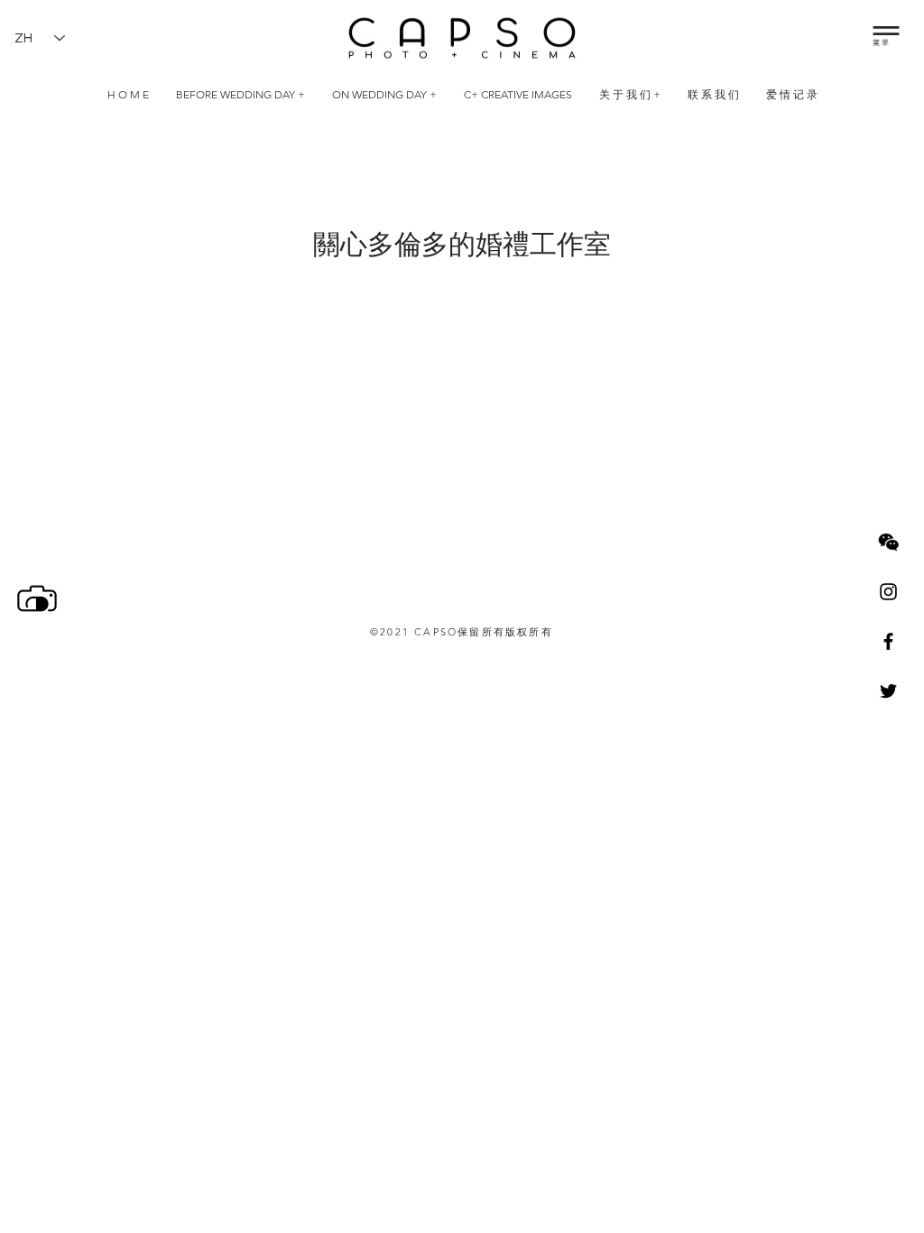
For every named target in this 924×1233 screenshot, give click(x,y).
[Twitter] (888, 691)
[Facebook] (888, 641)
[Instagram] (888, 591)
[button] (886, 30)
